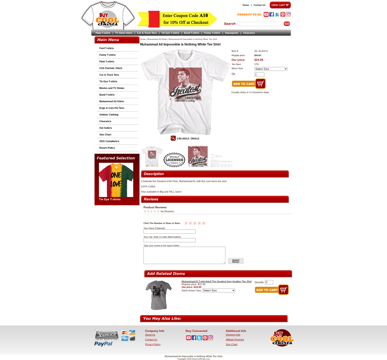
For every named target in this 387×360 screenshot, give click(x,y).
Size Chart (105, 134)
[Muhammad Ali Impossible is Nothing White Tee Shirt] (152, 166)
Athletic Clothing (108, 114)
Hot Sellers (105, 128)
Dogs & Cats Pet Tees (111, 108)
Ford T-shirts (106, 48)
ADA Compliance (109, 141)
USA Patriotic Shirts (110, 68)
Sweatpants (231, 33)
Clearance (249, 33)
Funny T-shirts (212, 33)
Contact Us (259, 5)
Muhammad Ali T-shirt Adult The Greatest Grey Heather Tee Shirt (217, 281)
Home (246, 5)
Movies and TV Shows (111, 88)
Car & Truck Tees (147, 33)
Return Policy (107, 147)
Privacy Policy (152, 344)
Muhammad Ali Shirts (111, 101)
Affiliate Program (235, 339)
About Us (150, 334)
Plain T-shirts (103, 33)
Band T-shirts (191, 33)
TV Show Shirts (123, 33)
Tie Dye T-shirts (170, 33)
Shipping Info (233, 334)
